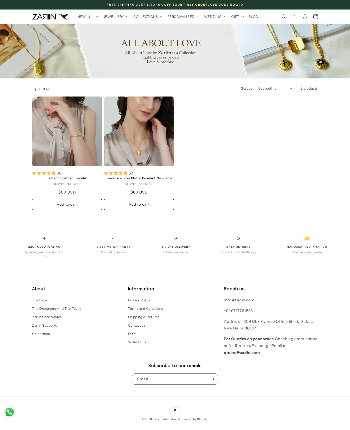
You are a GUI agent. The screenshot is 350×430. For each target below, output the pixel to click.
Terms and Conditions (146, 308)
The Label (40, 300)
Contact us (137, 325)
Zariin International (167, 419)
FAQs (132, 334)
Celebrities (41, 334)
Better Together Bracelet (67, 178)
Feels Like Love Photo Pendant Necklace (139, 178)
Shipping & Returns (144, 317)
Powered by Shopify (194, 419)
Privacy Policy (139, 300)
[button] (111, 17)
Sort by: (247, 88)
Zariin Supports (44, 325)
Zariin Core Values (47, 317)
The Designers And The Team (56, 308)
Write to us (137, 342)
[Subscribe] (212, 379)
